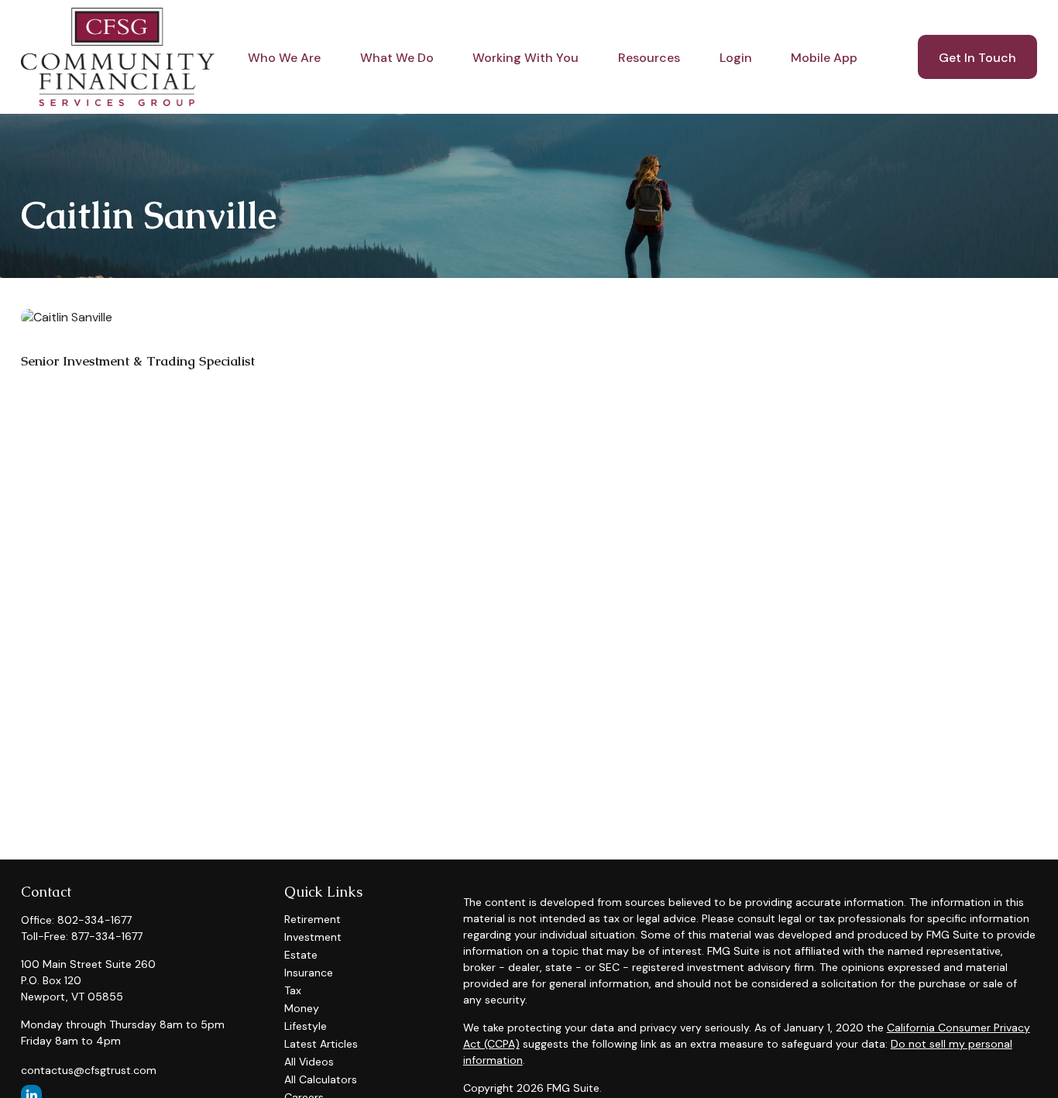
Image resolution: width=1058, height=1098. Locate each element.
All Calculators (320, 1079)
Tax (292, 990)
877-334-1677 (107, 936)
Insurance (308, 973)
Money (301, 1008)
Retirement (312, 919)
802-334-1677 (94, 920)
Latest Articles (321, 1044)
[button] (284, 56)
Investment (313, 937)
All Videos (309, 1062)
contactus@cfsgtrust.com (88, 1070)
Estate (301, 955)
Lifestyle (305, 1026)
